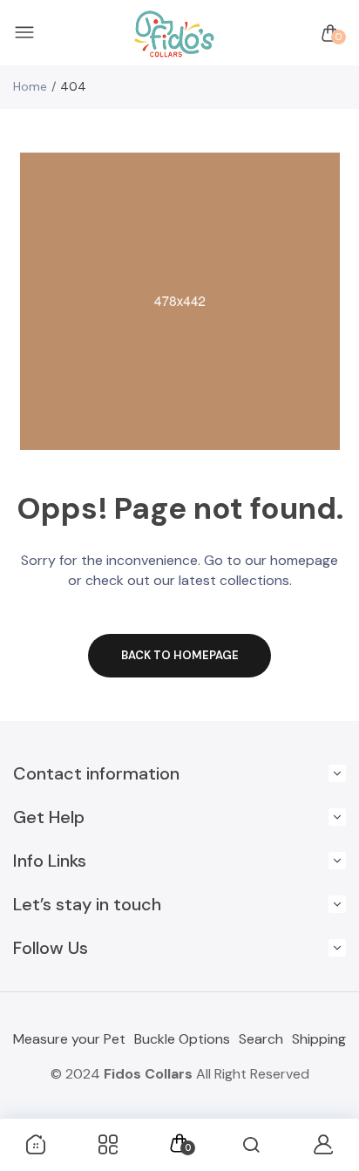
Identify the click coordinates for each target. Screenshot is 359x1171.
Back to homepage (180, 655)
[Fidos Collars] (175, 33)
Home (30, 86)
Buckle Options (182, 1039)
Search (261, 1039)
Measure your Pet (69, 1039)
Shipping (319, 1039)
